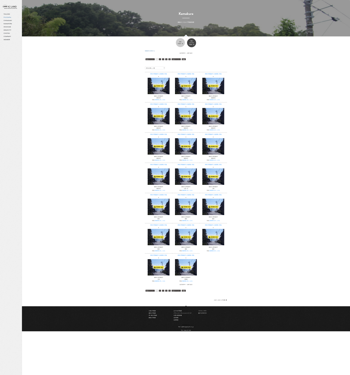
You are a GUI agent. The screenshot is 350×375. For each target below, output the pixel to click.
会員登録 (176, 320)
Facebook (183, 335)
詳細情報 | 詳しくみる (159, 99)
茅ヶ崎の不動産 (153, 315)
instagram (189, 335)
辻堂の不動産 (152, 311)
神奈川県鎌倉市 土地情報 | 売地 (158, 74)
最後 (183, 59)
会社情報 (176, 317)
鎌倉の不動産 (152, 317)
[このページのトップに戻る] (220, 300)
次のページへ (176, 59)
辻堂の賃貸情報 (178, 315)
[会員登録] (158, 86)
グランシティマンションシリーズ (182, 313)
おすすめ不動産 (178, 311)
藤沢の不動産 (152, 313)
